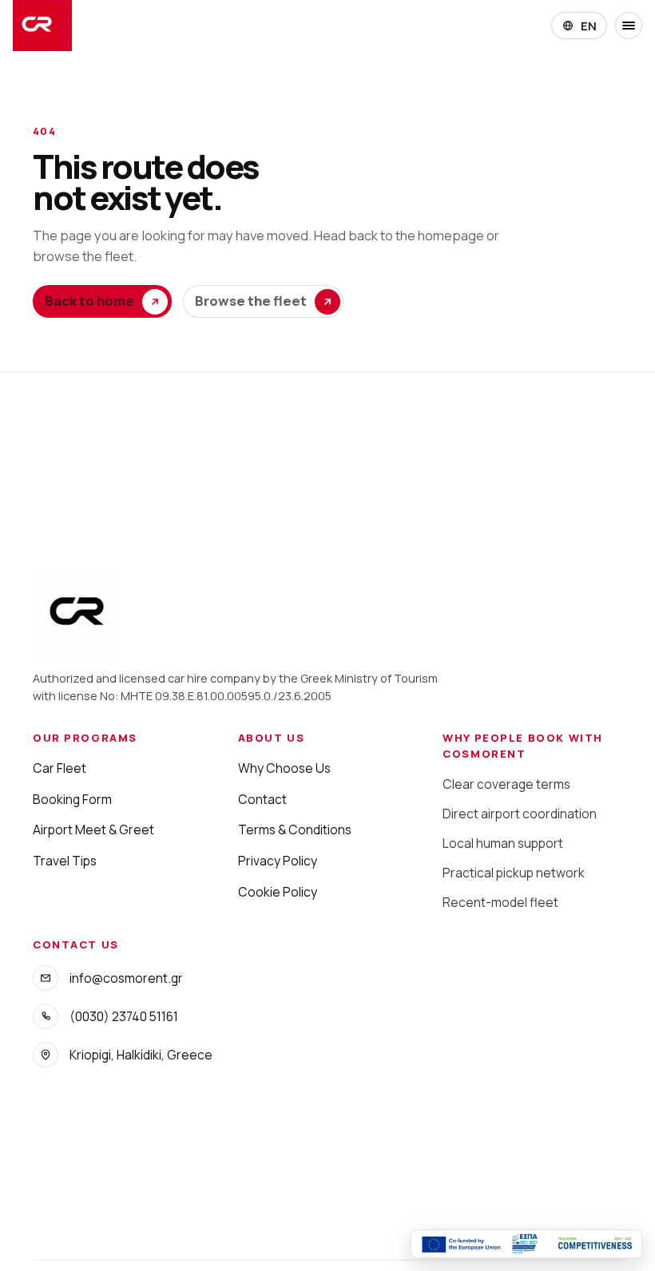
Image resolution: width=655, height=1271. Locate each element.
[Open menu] (628, 25)
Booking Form (72, 799)
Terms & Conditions (294, 829)
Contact (262, 799)
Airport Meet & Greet (93, 829)
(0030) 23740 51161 (123, 1016)
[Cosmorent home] (42, 25)
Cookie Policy (277, 892)
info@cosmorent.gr (126, 978)
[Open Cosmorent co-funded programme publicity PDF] (526, 1243)
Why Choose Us (284, 768)
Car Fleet (59, 768)
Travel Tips (65, 860)
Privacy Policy (277, 860)
